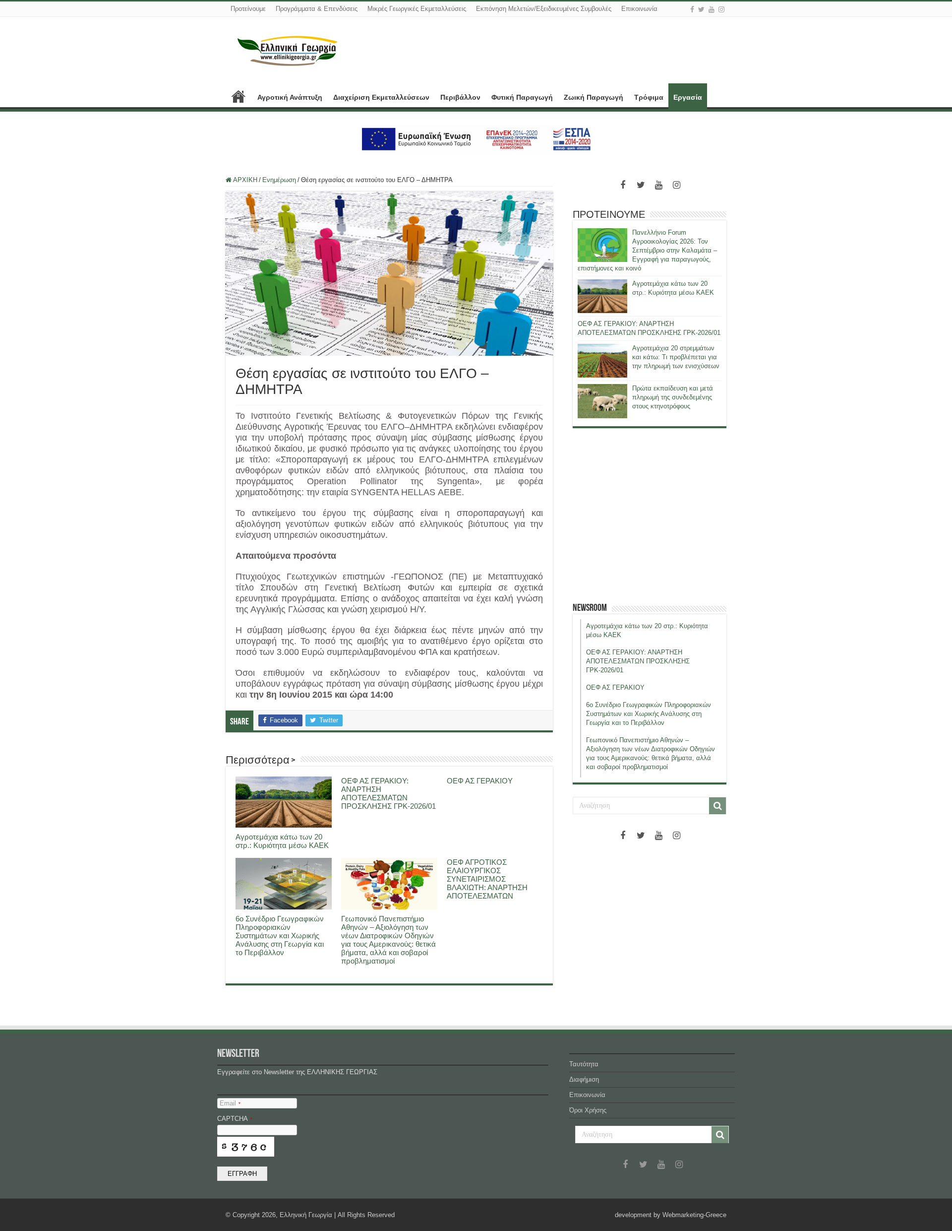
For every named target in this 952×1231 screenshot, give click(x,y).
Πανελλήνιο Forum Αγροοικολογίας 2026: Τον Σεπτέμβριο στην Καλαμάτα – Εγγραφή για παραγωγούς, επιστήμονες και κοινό (647, 250)
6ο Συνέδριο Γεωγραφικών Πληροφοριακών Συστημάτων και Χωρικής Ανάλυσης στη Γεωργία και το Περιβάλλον (280, 935)
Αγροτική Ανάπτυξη (289, 97)
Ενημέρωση (279, 180)
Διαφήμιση (584, 1079)
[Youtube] (711, 9)
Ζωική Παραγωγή (593, 97)
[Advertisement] (649, 515)
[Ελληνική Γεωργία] (287, 50)
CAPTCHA (234, 1118)
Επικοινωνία (639, 8)
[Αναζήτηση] (717, 805)
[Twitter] (701, 9)
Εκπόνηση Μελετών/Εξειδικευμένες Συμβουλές (543, 8)
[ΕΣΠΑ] (476, 138)
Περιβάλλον (460, 97)
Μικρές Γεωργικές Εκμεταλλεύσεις (416, 8)
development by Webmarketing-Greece (670, 1215)
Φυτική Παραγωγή (522, 97)
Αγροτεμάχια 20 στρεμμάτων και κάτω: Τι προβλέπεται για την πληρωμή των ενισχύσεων (675, 357)
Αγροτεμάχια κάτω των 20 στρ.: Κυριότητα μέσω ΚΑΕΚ (282, 841)
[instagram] (721, 9)
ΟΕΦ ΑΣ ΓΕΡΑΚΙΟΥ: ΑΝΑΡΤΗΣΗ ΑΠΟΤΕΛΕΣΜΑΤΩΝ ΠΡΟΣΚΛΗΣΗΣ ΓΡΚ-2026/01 (388, 793)
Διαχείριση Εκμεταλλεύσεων (381, 97)
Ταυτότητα (583, 1064)
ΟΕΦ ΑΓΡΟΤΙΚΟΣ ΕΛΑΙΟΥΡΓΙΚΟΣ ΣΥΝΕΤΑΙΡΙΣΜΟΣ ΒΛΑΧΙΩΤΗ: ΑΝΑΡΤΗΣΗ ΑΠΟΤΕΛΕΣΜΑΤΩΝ (487, 879)
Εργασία (687, 97)
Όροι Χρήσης (587, 1110)
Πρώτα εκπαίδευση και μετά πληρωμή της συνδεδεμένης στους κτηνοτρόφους (672, 397)
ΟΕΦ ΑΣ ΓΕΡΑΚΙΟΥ (480, 781)
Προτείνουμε (248, 8)
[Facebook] (692, 9)
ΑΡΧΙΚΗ (238, 96)
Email (230, 1103)
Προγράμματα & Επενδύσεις (316, 8)
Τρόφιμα (648, 97)
